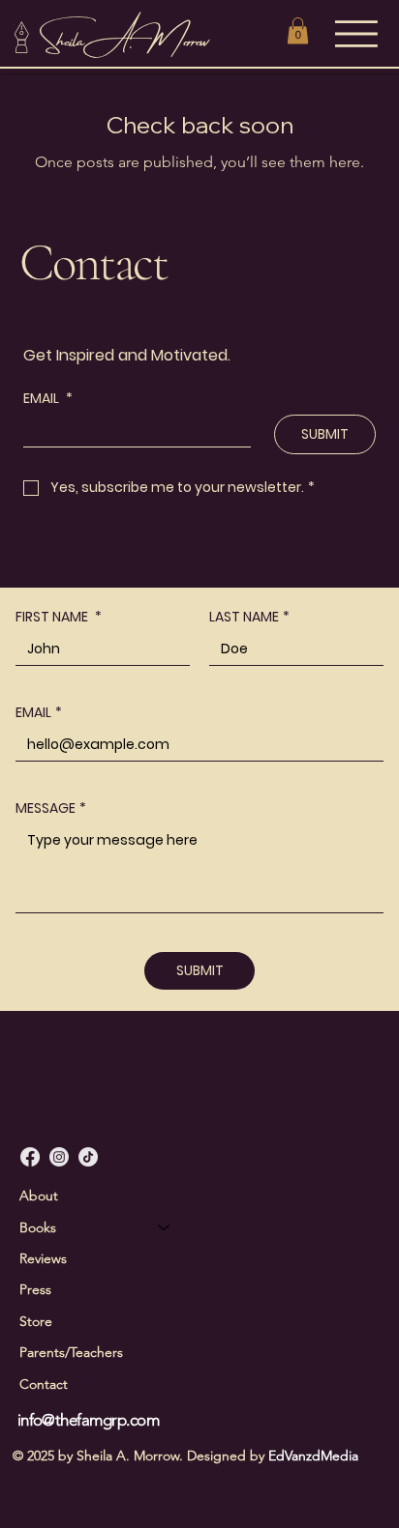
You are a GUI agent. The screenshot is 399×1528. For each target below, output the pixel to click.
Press (35, 1289)
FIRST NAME (58, 617)
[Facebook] (30, 1157)
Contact (43, 1384)
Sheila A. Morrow (126, 37)
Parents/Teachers (71, 1352)
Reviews (43, 1258)
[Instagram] (59, 1157)
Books (37, 1227)
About (38, 1195)
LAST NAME (249, 617)
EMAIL (38, 713)
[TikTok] (88, 1157)
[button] (298, 30)
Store (35, 1321)
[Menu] (359, 34)
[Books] (164, 1227)
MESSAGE (50, 808)
